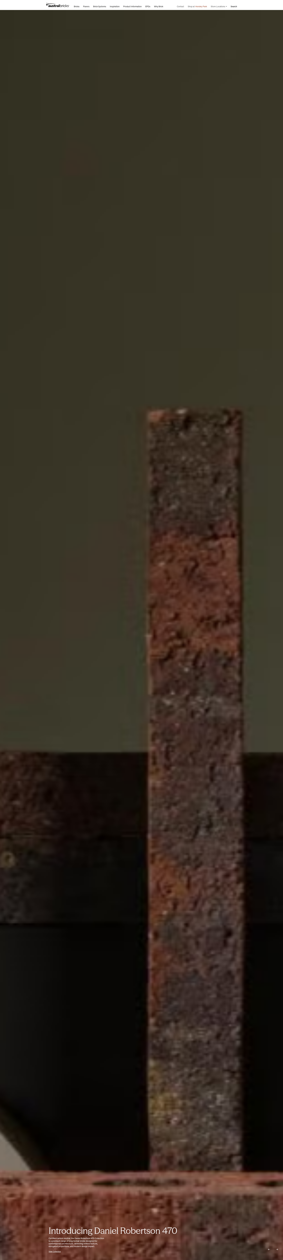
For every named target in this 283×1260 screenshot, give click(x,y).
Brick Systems (99, 6)
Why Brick (158, 6)
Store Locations (218, 6)
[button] (268, 1249)
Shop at (197, 6)
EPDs (147, 6)
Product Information (132, 6)
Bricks (76, 6)
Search (234, 6)
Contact (180, 6)
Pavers (86, 6)
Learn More (53, 1251)
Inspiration (115, 6)
